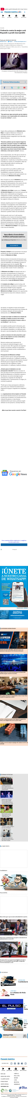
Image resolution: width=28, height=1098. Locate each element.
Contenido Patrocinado (8, 628)
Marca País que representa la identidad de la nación (13, 917)
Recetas (16, 1082)
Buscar (3, 1074)
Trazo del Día (3, 892)
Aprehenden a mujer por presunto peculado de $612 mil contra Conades (8, 839)
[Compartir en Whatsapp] (19, 88)
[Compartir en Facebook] (4, 88)
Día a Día (17, 1075)
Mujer (16, 1078)
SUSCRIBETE (14, 245)
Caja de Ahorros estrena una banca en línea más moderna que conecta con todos (12, 673)
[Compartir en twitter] (12, 88)
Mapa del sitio (5, 1076)
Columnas (4, 972)
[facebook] (15, 1063)
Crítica (16, 1073)
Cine (15, 1080)
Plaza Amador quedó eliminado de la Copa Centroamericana (6, 815)
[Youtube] (22, 1063)
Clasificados (5, 1079)
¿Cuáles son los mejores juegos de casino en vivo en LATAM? (14, 743)
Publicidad (4, 1081)
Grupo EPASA (5, 1084)
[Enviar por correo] (24, 88)
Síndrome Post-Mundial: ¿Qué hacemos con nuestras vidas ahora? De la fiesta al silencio (11, 650)
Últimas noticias (7, 774)
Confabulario (3, 870)
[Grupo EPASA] (23, 1088)
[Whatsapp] (11, 1063)
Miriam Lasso (3, 41)
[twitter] (18, 1063)
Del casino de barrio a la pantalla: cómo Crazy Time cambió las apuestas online (13, 696)
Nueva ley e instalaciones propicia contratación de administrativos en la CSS (13, 938)
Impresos (17, 1084)
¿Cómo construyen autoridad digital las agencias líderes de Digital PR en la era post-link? (13, 719)
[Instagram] (25, 1063)
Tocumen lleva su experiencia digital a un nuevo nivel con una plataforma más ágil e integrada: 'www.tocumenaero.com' (13, 961)
